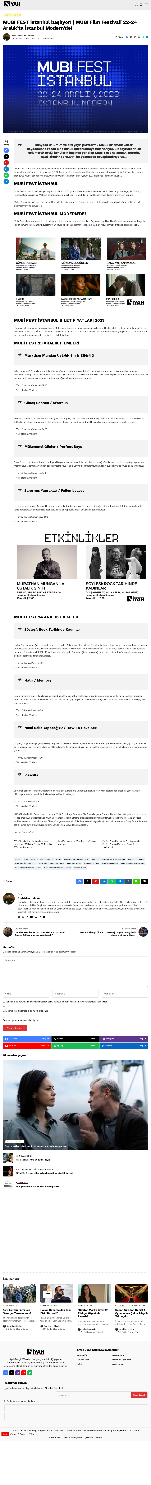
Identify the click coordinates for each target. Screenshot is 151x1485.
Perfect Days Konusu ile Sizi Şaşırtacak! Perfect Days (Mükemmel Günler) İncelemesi (121, 844)
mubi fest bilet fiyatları (50, 859)
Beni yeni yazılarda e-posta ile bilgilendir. (22, 1020)
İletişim (80, 1364)
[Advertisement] (75, 1229)
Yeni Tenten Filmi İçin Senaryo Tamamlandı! (17, 1311)
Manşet (18, 859)
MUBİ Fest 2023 (31, 859)
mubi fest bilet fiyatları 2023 (76, 859)
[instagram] (17, 1372)
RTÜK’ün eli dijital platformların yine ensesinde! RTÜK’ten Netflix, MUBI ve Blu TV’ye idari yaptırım (33, 844)
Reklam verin (83, 1359)
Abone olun (118, 1364)
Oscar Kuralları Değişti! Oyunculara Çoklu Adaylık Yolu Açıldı (131, 1313)
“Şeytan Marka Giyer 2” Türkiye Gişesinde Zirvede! (93, 1313)
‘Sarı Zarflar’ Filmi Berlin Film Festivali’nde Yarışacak (35, 1146)
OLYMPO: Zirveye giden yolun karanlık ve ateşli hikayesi (44, 1173)
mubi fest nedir (74, 863)
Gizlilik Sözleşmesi (73, 1437)
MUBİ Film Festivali (110, 863)
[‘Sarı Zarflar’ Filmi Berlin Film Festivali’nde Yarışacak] (75, 1105)
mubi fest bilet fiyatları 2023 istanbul (108, 859)
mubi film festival (91, 863)
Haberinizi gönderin (122, 1359)
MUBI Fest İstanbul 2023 (25, 863)
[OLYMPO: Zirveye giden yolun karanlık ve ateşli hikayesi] (8, 1171)
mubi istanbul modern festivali (57, 868)
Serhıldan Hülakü (26, 35)
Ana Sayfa (82, 1355)
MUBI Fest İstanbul (136, 859)
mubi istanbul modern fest (133, 863)
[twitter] (11, 1372)
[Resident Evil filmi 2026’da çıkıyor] (8, 1158)
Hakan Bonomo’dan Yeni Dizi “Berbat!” (55, 1311)
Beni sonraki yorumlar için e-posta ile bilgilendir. (26, 1011)
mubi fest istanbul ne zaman (51, 863)
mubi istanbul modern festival (28, 868)
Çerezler (89, 1437)
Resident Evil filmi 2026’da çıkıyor (33, 1160)
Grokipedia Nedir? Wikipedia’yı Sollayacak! (37, 1186)
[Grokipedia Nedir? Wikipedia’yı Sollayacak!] (8, 1184)
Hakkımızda (118, 1355)
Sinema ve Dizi (80, 868)
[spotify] (29, 1372)
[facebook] (5, 1372)
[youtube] (23, 1372)
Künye (99, 1437)
